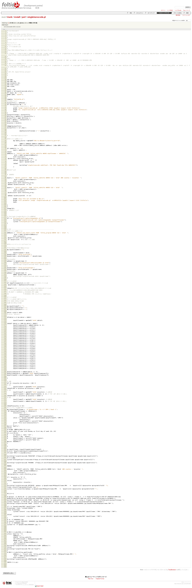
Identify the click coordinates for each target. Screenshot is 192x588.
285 (5, 505)
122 (5, 232)
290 (5, 513)
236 (5, 424)
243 (5, 436)
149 (5, 277)
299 (5, 527)
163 (5, 302)
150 (5, 279)
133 (5, 251)
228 (5, 411)
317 (5, 557)
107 (5, 208)
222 (5, 401)
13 (5, 51)
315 (5, 554)
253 (5, 452)
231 (5, 416)
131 (5, 247)
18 (5, 61)
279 (5, 495)
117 (5, 224)
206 (5, 373)
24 (5, 73)
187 (5, 341)
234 (5, 421)
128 (5, 242)
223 (5, 403)
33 (5, 88)
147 (5, 274)
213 (5, 384)
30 (5, 83)
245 (5, 439)
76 (5, 158)
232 (5, 417)
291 (5, 514)
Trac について (186, 10)
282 (5, 500)
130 (5, 246)
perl (24, 17)
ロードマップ (151, 13)
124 (5, 236)
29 (5, 81)
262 (5, 467)
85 (5, 173)
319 (5, 560)
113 (5, 218)
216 (5, 390)
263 (5, 469)
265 (5, 472)
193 (5, 351)
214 (5, 386)
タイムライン (139, 13)
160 (5, 297)
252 (5, 451)
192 (5, 350)
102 (5, 200)
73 (5, 153)
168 (5, 311)
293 (5, 517)
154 (5, 286)
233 (5, 419)
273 (5, 485)
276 (5, 490)
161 (5, 299)
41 (5, 100)
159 (5, 295)
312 (5, 548)
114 (5, 219)
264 (5, 470)
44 (5, 106)
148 (5, 276)
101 (5, 198)
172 (5, 317)
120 (5, 229)
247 (5, 443)
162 (5, 300)
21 (5, 68)
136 (5, 256)
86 (5, 174)
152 (5, 282)
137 (5, 257)
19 (5, 63)
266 (5, 474)
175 (5, 322)
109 (5, 212)
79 (5, 163)
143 (5, 267)
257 (5, 459)
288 (5, 509)
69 (5, 147)
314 (5, 552)
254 (5, 454)
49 (5, 114)
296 (5, 522)
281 (5, 498)
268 (5, 477)
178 (5, 326)
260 (5, 464)
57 (5, 127)
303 (5, 533)
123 (5, 234)
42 (5, 102)
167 (5, 309)
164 (5, 304)
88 (5, 177)
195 (5, 355)
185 (5, 338)
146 (5, 272)
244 (5, 438)
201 (5, 365)
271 (5, 482)
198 (5, 360)
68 (5, 145)
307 (5, 540)
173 (5, 319)
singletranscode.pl (36, 17)
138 (5, 259)
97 (5, 192)
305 (5, 537)
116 (5, 223)
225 (5, 405)
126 (5, 239)
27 (5, 78)
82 (5, 168)
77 (5, 160)
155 (5, 288)
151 (5, 281)
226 (5, 407)
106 (5, 206)
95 (5, 189)
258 (5, 461)
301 (5, 530)
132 (5, 249)
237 (5, 426)
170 (5, 314)
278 (5, 493)
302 (5, 532)
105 (5, 205)
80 (5, 165)
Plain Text (90, 578)
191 (5, 348)
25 (5, 75)
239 (5, 429)
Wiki (131, 13)
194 (5, 353)
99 (5, 195)
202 (5, 366)
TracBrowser (172, 569)
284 (5, 503)
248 (5, 444)
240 (5, 431)
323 (5, 566)
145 (5, 271)
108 (5, 210)
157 (5, 291)
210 (5, 379)
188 (5, 343)
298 (5, 526)
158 (5, 293)
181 (5, 331)
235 (5, 422)
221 (5, 399)
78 (5, 161)
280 (5, 496)
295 (5, 521)
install (17, 17)
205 (5, 371)
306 (5, 538)
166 (5, 307)
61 (5, 134)
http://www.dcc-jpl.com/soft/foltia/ (182, 583)
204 (5, 370)
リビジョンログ (186, 15)
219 (5, 395)
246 (5, 441)
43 (5, 104)
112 (5, 216)
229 (5, 412)
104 (5, 203)
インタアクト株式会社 (28, 584)
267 (5, 475)
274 (5, 487)
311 (5, 547)
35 (5, 91)
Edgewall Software (22, 583)
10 (5, 46)
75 (5, 156)
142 (5, 266)
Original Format (100, 578)
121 (5, 230)
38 (5, 96)
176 (5, 323)
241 (5, 433)
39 (5, 97)
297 (5, 524)
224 (5, 404)
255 (5, 456)
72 (5, 151)
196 (5, 356)
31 (5, 84)
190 (5, 346)
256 (5, 457)
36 (5, 92)
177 (5, 325)
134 (5, 252)
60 (5, 132)
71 (5, 150)
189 (5, 345)
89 (5, 179)
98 (5, 194)
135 (5, 254)
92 (5, 184)
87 (5, 176)
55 (5, 124)
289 (5, 511)
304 (5, 535)
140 (5, 262)
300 (5, 529)
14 (5, 53)
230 (5, 414)
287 (5, 508)
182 (5, 333)
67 (5, 143)
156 (5, 290)
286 (5, 506)
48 (5, 113)
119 (5, 227)
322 (5, 565)
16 (5, 58)
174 (5, 320)
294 (5, 519)
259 (5, 462)
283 (5, 501)
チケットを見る (178, 13)
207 (5, 375)
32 (5, 86)
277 (5, 492)
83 (5, 169)
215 (5, 388)
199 (5, 361)
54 (5, 123)
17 (5, 60)
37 (5, 94)
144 (5, 269)
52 (5, 119)
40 (5, 99)
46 (5, 109)
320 (5, 562)
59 (5, 130)
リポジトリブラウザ (164, 13)
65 (5, 140)
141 (5, 264)
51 (5, 118)
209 (5, 378)
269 (5, 478)
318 (5, 559)
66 (5, 142)
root (4, 17)
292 (5, 516)
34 (5, 89)
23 (5, 71)
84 (5, 171)
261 (5, 465)
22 (5, 70)
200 (5, 363)
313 (5, 550)
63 (5, 137)
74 (5, 155)
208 (5, 376)
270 (5, 480)
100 (5, 197)
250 (5, 447)
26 (5, 76)
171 (5, 315)
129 (5, 244)
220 (5, 397)
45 (5, 108)
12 (5, 50)
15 (5, 56)
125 (5, 237)
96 (5, 190)
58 (5, 129)
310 (5, 545)
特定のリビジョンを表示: (178, 20)
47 (5, 111)
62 (5, 135)
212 (5, 383)
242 (5, 434)
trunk (9, 17)
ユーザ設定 (170, 10)
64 (5, 138)
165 (5, 306)
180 (5, 330)
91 (5, 182)
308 (5, 542)
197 (5, 358)
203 (5, 368)
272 (5, 483)
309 (5, 543)
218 (5, 393)
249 (5, 446)
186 (5, 340)
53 (5, 121)
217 (5, 391)
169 (5, 312)
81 (5, 166)
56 (5, 126)
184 (5, 336)
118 (5, 226)
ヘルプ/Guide (178, 10)
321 (5, 564)
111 (5, 214)
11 (5, 48)
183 (5, 335)
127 (5, 241)
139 (5, 261)
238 (5, 427)
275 (5, 488)
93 (5, 186)
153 (5, 284)
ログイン (163, 10)
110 (5, 213)
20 (5, 65)
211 (5, 381)
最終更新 (178, 15)
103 (5, 202)
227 (5, 409)
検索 (187, 13)
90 (5, 181)
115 (5, 221)
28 (5, 79)
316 (5, 555)
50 (5, 116)
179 (5, 328)
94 (5, 187)
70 (5, 148)
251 (5, 449)
